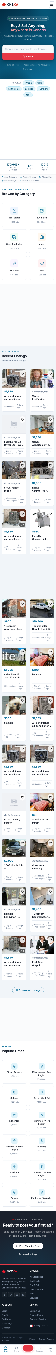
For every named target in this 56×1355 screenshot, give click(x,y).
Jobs (28, 95)
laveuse (36, 674)
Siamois (8, 722)
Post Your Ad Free (29, 1246)
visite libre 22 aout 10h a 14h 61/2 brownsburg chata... (13, 676)
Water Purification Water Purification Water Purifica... (41, 398)
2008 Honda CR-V (13, 867)
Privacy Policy (36, 1315)
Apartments (14, 89)
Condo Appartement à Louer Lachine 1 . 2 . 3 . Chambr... (41, 443)
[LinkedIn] (23, 1294)
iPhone (28, 83)
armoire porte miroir (40, 821)
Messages (6, 1327)
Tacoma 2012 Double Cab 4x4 (41, 628)
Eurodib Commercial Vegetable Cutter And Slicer (42, 538)
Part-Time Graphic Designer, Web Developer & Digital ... (40, 964)
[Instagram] (17, 1294)
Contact (50, 1339)
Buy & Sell (34, 1285)
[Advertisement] (28, 128)
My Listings (7, 1323)
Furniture (43, 89)
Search (30, 56)
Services (34, 1298)
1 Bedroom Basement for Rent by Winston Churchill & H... (41, 915)
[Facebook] (4, 1294)
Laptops (29, 89)
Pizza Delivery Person (12, 821)
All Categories (36, 1277)
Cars (39, 83)
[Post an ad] (28, 1348)
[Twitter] (10, 1294)
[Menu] (51, 4)
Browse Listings (28, 1254)
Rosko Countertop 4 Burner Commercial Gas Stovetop (41, 489)
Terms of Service (38, 1319)
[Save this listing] (22, 374)
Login (4, 1311)
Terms (42, 1339)
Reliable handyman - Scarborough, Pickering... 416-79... (13, 915)
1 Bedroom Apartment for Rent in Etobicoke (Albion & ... (14, 628)
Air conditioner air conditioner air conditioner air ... (12, 398)
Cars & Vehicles (37, 1289)
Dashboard (7, 1319)
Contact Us (35, 1311)
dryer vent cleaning (38, 867)
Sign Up (5, 1315)
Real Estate (35, 1281)
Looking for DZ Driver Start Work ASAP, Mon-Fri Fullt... (14, 443)
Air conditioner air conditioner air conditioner (40, 773)
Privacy (32, 1339)
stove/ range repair (11, 489)
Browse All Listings (29, 990)
